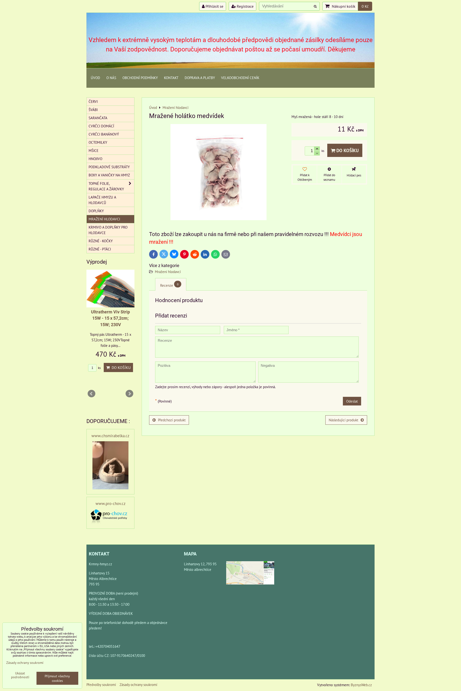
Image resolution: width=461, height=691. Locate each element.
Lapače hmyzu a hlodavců (102, 200)
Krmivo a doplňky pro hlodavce (108, 230)
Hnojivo (95, 158)
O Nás (111, 77)
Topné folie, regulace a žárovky (106, 186)
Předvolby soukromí (101, 684)
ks (99, 368)
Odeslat (352, 401)
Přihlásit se (214, 6)
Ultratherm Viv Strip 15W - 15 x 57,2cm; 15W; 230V (110, 318)
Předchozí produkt (172, 419)
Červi (93, 101)
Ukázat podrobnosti (20, 675)
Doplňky (96, 210)
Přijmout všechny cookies (57, 678)
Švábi (93, 109)
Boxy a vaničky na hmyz (109, 175)
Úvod (95, 77)
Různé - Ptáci (100, 249)
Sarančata (98, 117)
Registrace (245, 6)
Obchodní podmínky (140, 77)
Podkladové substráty (109, 166)
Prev (91, 394)
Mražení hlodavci (168, 271)
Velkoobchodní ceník (240, 77)
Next (129, 394)
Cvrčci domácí (101, 126)
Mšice (93, 150)
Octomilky (98, 142)
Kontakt (171, 77)
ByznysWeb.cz (361, 684)
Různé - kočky (101, 240)
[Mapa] (250, 573)
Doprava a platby (200, 77)
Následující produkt (343, 419)
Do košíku (347, 150)
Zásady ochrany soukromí (138, 684)
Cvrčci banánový (104, 134)
